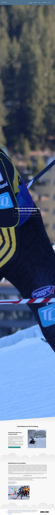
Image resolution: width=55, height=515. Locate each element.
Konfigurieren (10, 513)
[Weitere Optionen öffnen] (52, 2)
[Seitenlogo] (5, 3)
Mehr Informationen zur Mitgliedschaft (14, 447)
